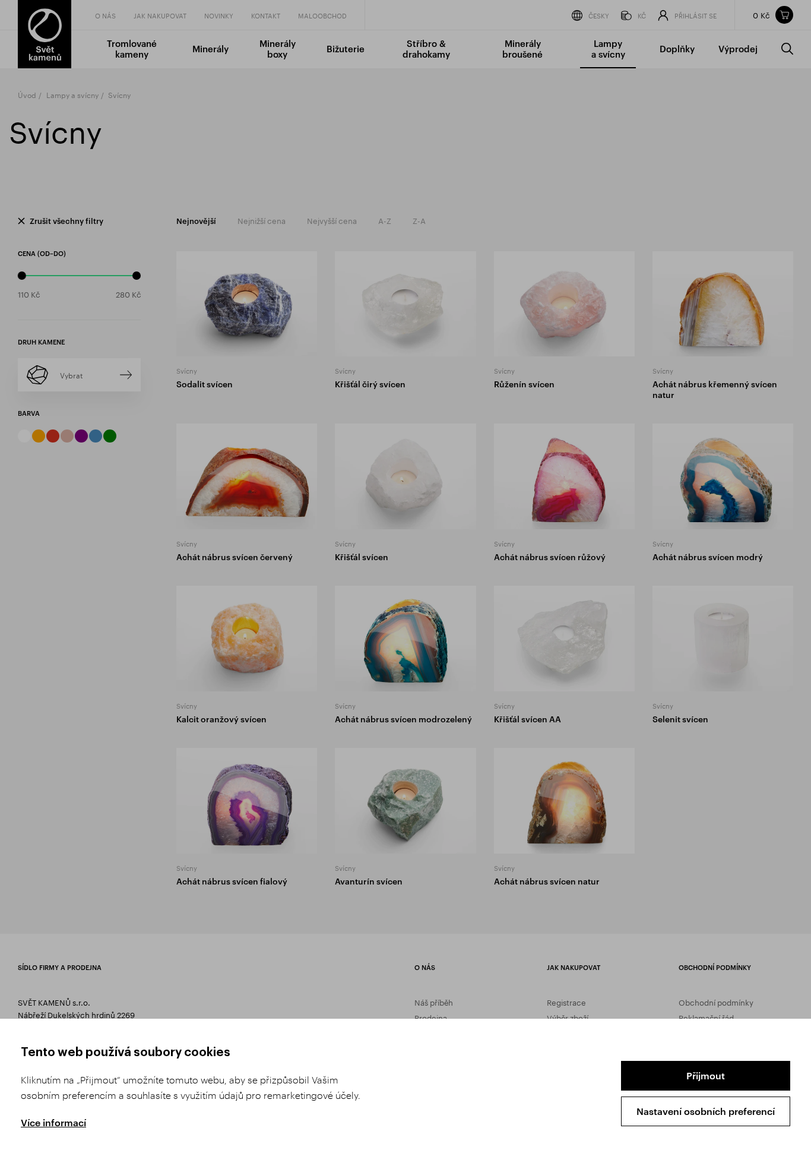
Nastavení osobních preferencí (705, 1111)
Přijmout (705, 1075)
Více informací (53, 1122)
